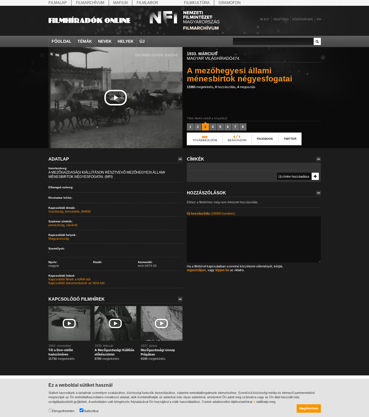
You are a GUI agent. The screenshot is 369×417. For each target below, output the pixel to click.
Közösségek (302, 19)
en (319, 19)
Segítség (281, 19)
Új (142, 41)
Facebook (265, 138)
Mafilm (120, 3)
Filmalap (57, 3)
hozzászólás (225, 87)
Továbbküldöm (205, 140)
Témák (85, 41)
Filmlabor (147, 3)
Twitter (290, 138)
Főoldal (61, 41)
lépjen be (222, 270)
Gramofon (229, 3)
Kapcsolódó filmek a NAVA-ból (69, 279)
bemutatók (72, 211)
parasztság (56, 225)
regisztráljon (196, 270)
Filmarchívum (90, 3)
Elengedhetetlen (63, 411)
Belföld (86, 211)
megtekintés (200, 87)
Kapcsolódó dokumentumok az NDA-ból (76, 283)
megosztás (246, 87)
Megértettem (308, 408)
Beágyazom (237, 140)
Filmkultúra (197, 3)
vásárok (72, 225)
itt (254, 401)
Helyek (125, 41)
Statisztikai (90, 411)
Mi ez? (265, 19)
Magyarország (58, 238)
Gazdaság (55, 211)
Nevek (105, 41)
